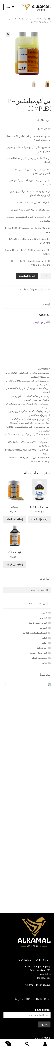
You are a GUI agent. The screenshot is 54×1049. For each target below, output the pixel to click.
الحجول (44, 612)
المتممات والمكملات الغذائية (26, 18)
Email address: (43, 1009)
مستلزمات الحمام (39, 658)
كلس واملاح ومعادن (38, 653)
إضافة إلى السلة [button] (15, 519)
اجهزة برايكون (41, 648)
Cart (12, 1041)
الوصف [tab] (47, 304)
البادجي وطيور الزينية (38, 623)
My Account (45, 1044)
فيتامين (44, 663)
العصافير (43, 628)
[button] (8, 34)
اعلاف (44, 643)
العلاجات (43, 617)
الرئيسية (43, 18)
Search (27, 1044)
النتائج (44, 638)
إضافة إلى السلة (27, 275)
